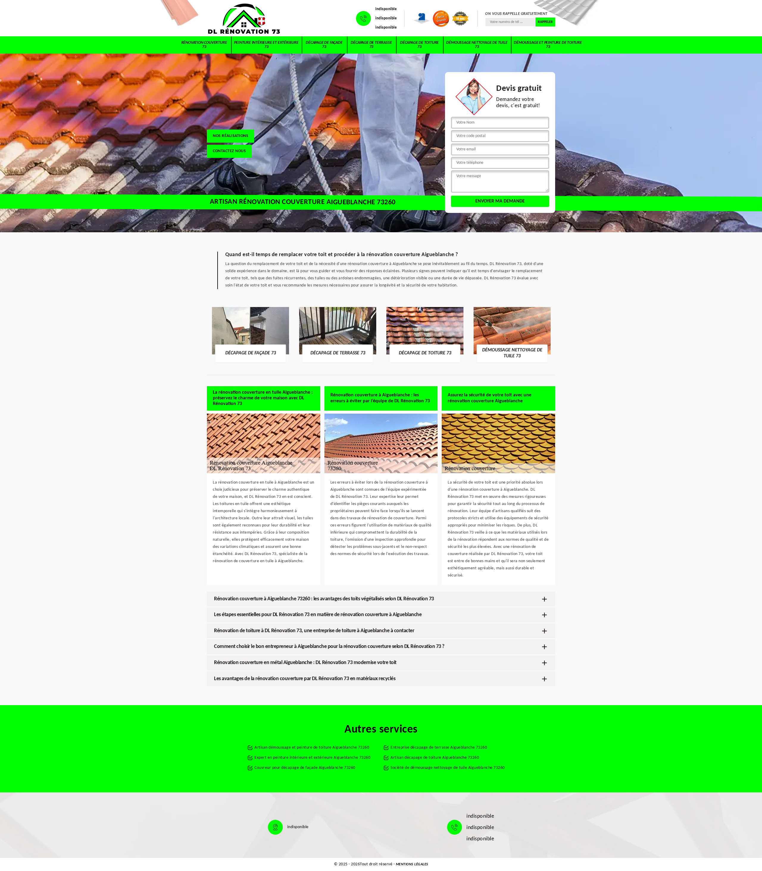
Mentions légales (412, 864)
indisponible (386, 9)
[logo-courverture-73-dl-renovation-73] (244, 18)
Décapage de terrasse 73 (371, 44)
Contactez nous (229, 151)
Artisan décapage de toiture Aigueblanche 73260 (435, 757)
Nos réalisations (230, 136)
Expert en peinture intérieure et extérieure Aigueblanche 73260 (312, 757)
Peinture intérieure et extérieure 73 (266, 44)
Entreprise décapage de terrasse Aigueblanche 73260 (439, 747)
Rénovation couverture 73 (204, 44)
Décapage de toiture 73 (419, 44)
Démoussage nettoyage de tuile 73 (476, 44)
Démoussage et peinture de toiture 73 (548, 44)
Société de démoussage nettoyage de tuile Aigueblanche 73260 (448, 768)
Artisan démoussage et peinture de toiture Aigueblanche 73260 (311, 747)
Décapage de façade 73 (324, 44)
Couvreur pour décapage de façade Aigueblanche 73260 (304, 768)
